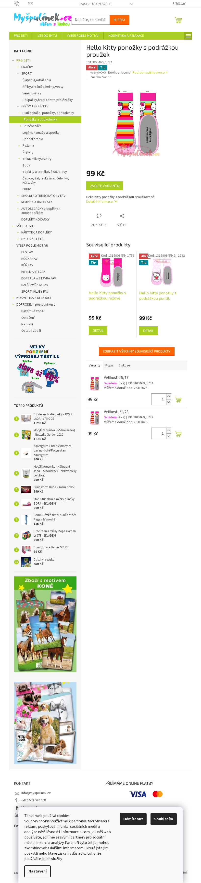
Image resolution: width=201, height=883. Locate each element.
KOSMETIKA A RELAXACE (34, 298)
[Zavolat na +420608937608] (21, 3)
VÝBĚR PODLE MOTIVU (32, 245)
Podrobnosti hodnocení (150, 72)
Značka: (101, 77)
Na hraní (27, 324)
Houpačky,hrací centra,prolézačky (48, 100)
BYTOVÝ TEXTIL (32, 239)
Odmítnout (133, 819)
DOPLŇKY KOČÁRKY (35, 219)
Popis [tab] (109, 365)
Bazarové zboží (32, 311)
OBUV (27, 189)
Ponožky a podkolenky (40, 119)
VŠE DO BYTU (26, 226)
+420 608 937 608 (33, 800)
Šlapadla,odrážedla (37, 80)
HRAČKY (27, 67)
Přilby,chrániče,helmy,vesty (43, 86)
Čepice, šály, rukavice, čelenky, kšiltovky (46, 180)
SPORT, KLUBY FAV (34, 291)
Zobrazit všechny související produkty (137, 351)
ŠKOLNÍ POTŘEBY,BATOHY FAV (43, 195)
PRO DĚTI (23, 60)
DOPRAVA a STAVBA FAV (38, 278)
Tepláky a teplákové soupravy (45, 171)
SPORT (26, 73)
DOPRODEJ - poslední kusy (35, 304)
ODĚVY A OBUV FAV (34, 106)
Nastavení (37, 871)
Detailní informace (99, 201)
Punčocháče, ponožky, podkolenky (48, 112)
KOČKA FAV (29, 258)
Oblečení (28, 317)
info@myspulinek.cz (36, 793)
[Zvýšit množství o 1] (168, 396)
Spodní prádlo (33, 139)
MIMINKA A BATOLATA (36, 202)
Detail (98, 330)
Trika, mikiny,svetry (37, 158)
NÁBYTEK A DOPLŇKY (36, 232)
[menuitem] (21, 36)
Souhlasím (163, 819)
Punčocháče (33, 126)
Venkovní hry (32, 93)
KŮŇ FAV (27, 265)
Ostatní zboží (31, 330)
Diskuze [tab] (124, 365)
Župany (28, 152)
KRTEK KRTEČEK (33, 271)
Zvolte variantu (104, 186)
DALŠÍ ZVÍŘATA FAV (34, 285)
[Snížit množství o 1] (168, 402)
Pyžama (28, 145)
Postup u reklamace (95, 4)
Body (26, 165)
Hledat (119, 20)
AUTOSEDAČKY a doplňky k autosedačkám (41, 210)
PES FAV (27, 252)
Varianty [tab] (94, 365)
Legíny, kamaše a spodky (41, 132)
